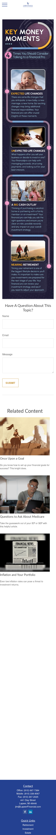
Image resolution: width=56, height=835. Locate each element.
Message (7, 354)
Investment (28, 828)
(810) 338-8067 (32, 793)
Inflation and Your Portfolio (17, 575)
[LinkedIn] (30, 812)
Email (5, 335)
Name (5, 316)
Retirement (28, 824)
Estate (28, 832)
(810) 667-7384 (31, 790)
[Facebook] (25, 812)
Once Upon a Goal (12, 458)
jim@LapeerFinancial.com (28, 806)
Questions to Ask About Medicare (22, 516)
